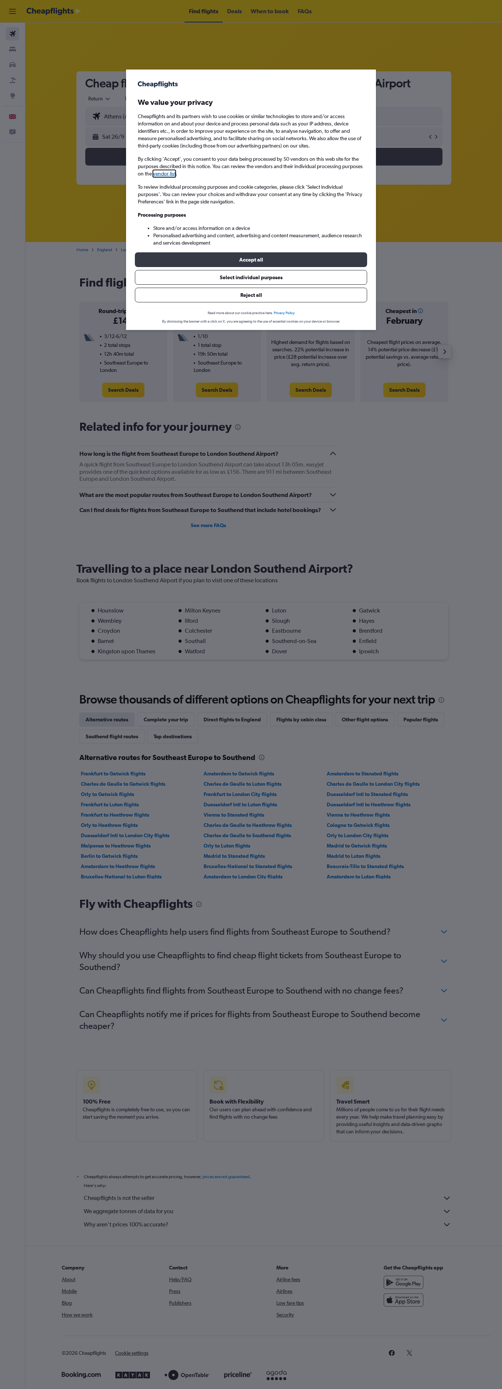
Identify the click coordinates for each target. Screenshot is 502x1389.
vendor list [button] (164, 174)
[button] (251, 259)
